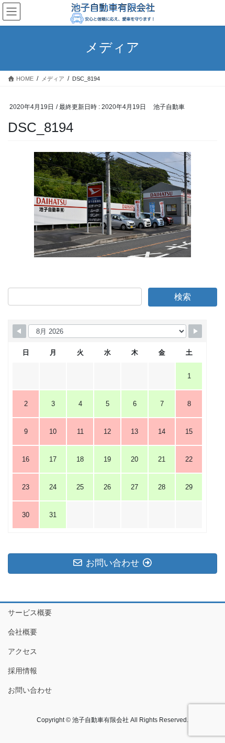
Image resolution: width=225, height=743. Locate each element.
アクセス (22, 651)
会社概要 (22, 632)
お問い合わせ (30, 690)
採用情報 (22, 670)
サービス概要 (30, 612)
